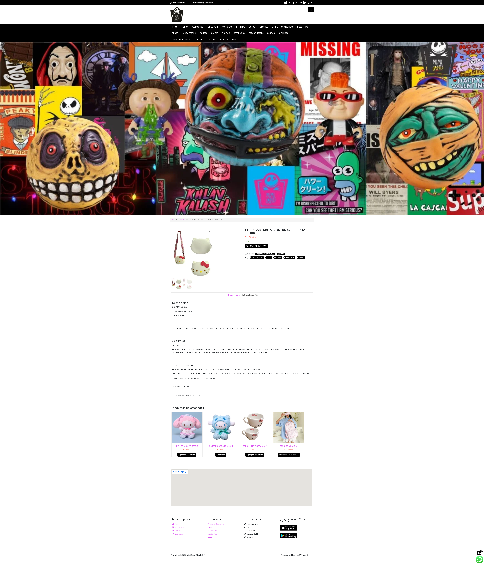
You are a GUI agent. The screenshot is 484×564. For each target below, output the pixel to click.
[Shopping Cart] (479, 553)
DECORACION (239, 33)
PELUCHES (263, 26)
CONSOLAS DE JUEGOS (182, 39)
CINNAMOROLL (257, 257)
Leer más (221, 455)
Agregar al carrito (256, 246)
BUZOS (252, 26)
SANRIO (214, 33)
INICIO (174, 26)
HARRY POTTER (189, 33)
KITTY (269, 257)
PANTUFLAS (227, 26)
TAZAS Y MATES (256, 33)
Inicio (173, 220)
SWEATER (223, 39)
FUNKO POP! (212, 26)
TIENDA (184, 26)
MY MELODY (289, 257)
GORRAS (271, 33)
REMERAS (240, 26)
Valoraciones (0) (250, 295)
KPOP (234, 39)
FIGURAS (203, 33)
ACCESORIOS (197, 26)
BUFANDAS (283, 33)
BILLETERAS (302, 26)
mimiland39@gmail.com (203, 3)
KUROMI (278, 257)
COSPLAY (211, 39)
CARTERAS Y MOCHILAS (282, 26)
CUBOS (175, 33)
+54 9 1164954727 (180, 3)
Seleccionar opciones (289, 455)
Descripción (234, 295)
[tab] (234, 295)
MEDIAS (199, 39)
